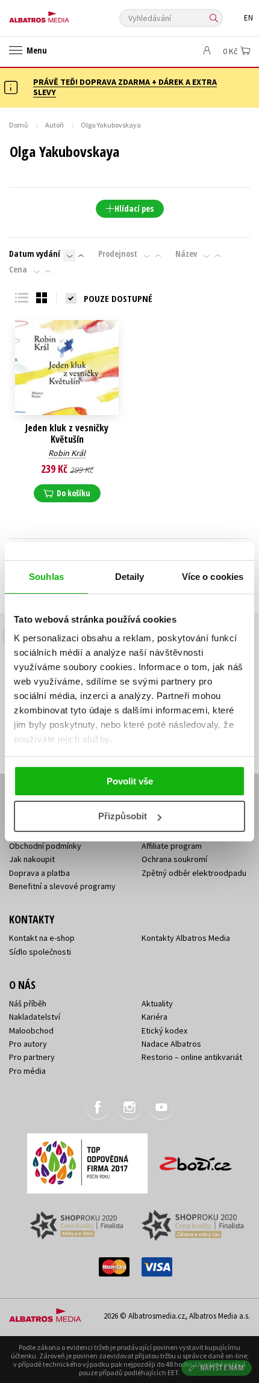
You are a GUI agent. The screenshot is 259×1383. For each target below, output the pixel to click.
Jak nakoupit (32, 859)
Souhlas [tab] (46, 576)
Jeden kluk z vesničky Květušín (66, 433)
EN (248, 18)
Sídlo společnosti (40, 951)
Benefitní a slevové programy (62, 886)
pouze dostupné (118, 298)
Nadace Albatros (171, 1043)
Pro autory (28, 1043)
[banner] (63, 14)
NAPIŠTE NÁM (222, 1368)
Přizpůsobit (122, 816)
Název (186, 254)
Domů (18, 124)
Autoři (54, 124)
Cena (18, 269)
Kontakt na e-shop (42, 937)
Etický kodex (164, 1030)
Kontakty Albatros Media (186, 937)
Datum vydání (34, 254)
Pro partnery (32, 1057)
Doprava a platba (39, 872)
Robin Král (67, 453)
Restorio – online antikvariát (192, 1057)
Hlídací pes (134, 208)
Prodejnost (117, 254)
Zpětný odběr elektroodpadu (194, 872)
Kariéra (154, 1016)
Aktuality (157, 1003)
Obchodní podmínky (45, 845)
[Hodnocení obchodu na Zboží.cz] (196, 1159)
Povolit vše (130, 781)
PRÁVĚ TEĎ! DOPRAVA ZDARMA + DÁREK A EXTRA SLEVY (125, 86)
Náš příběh (27, 1003)
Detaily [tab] (130, 576)
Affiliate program (172, 845)
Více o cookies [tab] (212, 576)
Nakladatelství (34, 1016)
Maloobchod (31, 1030)
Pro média (27, 1070)
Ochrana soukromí (174, 859)
